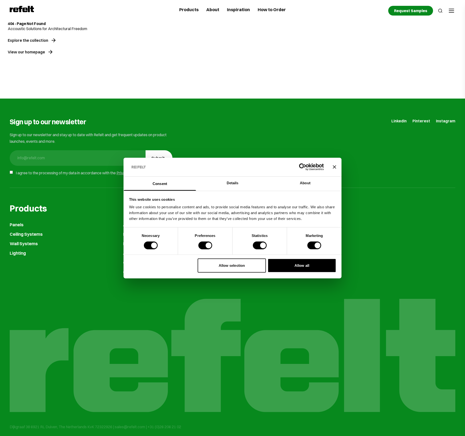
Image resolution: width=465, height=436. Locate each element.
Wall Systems (24, 243)
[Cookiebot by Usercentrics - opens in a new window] (302, 167)
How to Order (272, 9)
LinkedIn (399, 120)
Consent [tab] (160, 184)
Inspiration (238, 9)
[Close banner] (334, 167)
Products (189, 9)
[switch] (205, 245)
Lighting (18, 253)
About (212, 9)
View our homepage (26, 52)
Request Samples (410, 10)
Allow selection (232, 265)
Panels (16, 224)
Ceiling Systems (26, 234)
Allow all (301, 265)
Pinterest (421, 120)
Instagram (445, 120)
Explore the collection (28, 40)
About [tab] (305, 183)
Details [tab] (233, 183)
